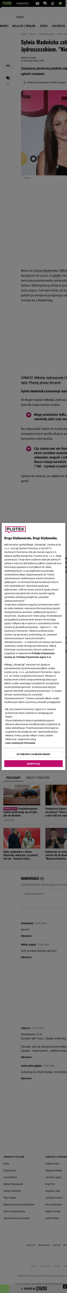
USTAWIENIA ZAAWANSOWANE (33, 754)
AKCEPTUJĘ (33, 763)
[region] (33, 646)
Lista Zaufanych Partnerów (20, 743)
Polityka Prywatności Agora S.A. (33, 657)
